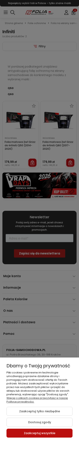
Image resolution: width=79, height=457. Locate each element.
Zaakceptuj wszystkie (39, 433)
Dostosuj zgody (39, 422)
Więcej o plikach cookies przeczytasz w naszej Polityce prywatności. (37, 400)
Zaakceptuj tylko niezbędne (39, 411)
